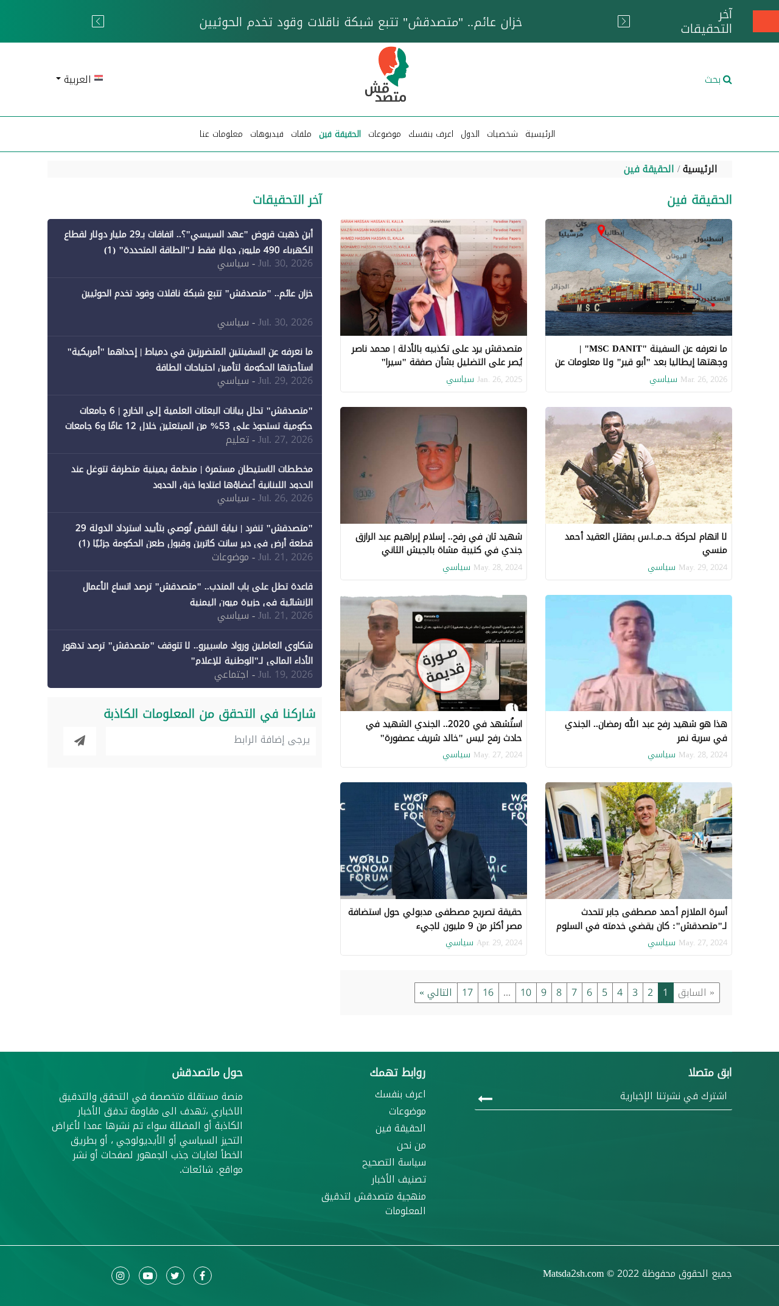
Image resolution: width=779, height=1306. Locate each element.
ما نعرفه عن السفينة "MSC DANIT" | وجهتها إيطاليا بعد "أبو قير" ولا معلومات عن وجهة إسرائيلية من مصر (641, 362)
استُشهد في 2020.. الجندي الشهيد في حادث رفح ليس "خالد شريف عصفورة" (444, 730)
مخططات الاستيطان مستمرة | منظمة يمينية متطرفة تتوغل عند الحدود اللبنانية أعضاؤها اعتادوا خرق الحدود (192, 476)
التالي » (435, 992)
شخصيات (502, 134)
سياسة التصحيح (394, 1162)
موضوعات (407, 1111)
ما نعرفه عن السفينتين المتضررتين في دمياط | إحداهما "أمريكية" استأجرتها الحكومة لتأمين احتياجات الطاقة (190, 359)
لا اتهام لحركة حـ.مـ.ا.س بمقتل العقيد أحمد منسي (646, 543)
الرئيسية (540, 134)
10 (525, 992)
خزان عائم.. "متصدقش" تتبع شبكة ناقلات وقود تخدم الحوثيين (197, 293)
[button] (158, 79)
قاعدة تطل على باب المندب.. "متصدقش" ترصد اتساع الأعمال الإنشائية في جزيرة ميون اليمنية (198, 594)
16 (488, 992)
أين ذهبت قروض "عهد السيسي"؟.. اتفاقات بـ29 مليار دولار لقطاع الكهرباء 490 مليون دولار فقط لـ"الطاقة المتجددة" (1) (188, 242)
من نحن (411, 1145)
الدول (470, 134)
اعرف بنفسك (430, 134)
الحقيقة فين (340, 134)
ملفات (301, 134)
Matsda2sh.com (573, 1273)
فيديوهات (267, 134)
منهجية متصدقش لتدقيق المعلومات (373, 1203)
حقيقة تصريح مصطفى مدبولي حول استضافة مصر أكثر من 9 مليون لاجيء (435, 918)
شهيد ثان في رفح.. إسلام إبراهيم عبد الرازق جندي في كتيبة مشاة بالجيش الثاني (438, 543)
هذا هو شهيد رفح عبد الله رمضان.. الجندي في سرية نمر (646, 730)
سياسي (663, 379)
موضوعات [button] (384, 134)
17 (467, 992)
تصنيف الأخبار (398, 1179)
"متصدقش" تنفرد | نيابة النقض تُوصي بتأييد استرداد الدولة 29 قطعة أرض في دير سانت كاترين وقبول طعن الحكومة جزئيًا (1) (194, 535)
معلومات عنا (221, 134)
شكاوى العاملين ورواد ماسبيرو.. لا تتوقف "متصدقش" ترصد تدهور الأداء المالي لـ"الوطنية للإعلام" (188, 653)
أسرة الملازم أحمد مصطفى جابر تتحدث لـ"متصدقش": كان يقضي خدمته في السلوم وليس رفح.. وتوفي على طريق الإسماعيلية (641, 925)
